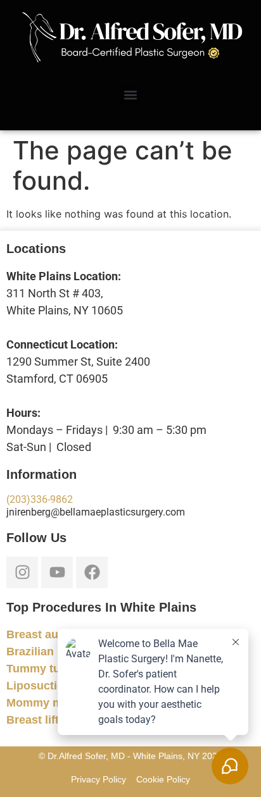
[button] (130, 94)
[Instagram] (22, 572)
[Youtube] (57, 572)
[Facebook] (92, 572)
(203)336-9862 (39, 499)
